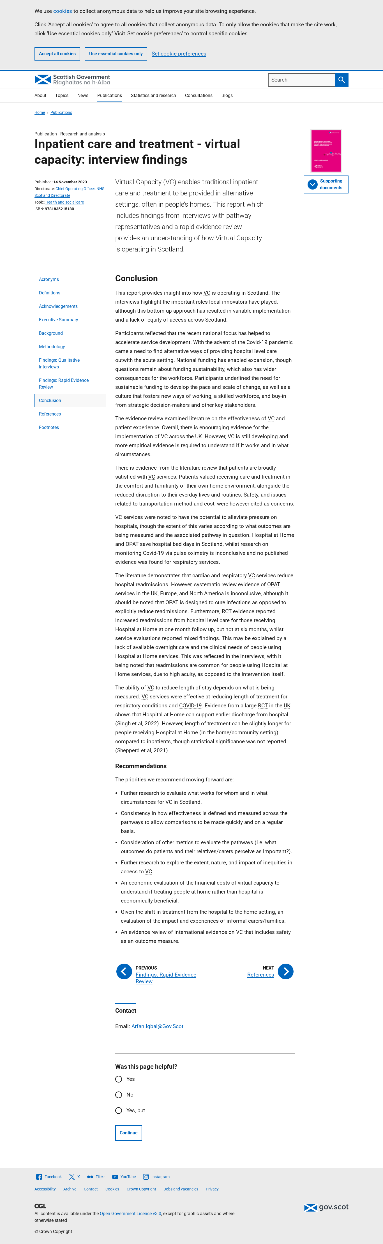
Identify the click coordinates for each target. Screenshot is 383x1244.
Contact (91, 1189)
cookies (62, 11)
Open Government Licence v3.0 (130, 1213)
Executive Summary (58, 319)
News (82, 95)
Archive (69, 1189)
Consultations (199, 95)
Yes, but (135, 1110)
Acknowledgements (58, 306)
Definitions (49, 293)
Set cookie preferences (179, 53)
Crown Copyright (141, 1189)
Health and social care (64, 202)
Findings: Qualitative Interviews (59, 363)
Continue (129, 1132)
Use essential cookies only (116, 53)
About (40, 95)
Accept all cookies (57, 53)
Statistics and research (153, 95)
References (50, 414)
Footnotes (49, 427)
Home (39, 112)
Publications (109, 95)
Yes (130, 1079)
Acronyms (49, 279)
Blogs (227, 95)
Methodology (52, 346)
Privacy (212, 1189)
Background (51, 333)
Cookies (112, 1189)
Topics (61, 95)
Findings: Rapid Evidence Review (64, 384)
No (129, 1094)
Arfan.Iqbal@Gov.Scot (157, 1026)
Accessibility (45, 1189)
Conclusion (50, 400)
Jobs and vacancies (181, 1189)
